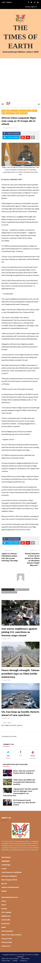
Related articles (8, 589)
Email (8, 110)
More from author (22, 589)
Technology (5, 865)
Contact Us (5, 946)
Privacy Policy (6, 942)
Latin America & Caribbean (11, 872)
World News (23, 113)
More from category (9, 592)
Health (4, 891)
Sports (4, 884)
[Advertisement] (20, 80)
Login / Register (7, 2)
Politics (34, 110)
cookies (15, 960)
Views (17, 113)
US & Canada (6, 912)
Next (9, 722)
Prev (4, 722)
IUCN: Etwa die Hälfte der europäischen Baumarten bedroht (24, 782)
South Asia (5, 924)
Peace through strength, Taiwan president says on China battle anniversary (20, 673)
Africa (3, 110)
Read (3, 113)
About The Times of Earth (11, 935)
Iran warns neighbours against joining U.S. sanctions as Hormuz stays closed (19, 632)
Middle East (6, 916)
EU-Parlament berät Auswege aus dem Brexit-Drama (24, 802)
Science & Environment (10, 887)
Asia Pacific (5, 920)
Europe (4, 909)
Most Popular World (25, 110)
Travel (3, 869)
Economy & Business (9, 876)
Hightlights (14, 110)
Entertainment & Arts (9, 897)
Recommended (10, 113)
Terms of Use (6, 939)
